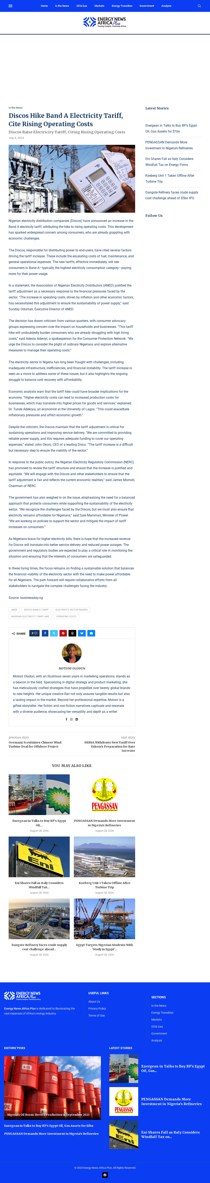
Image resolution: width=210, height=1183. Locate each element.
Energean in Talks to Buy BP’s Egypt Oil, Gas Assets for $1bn (48, 1126)
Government (147, 5)
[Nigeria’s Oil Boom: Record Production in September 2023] (52, 1088)
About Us (94, 1001)
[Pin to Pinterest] (63, 633)
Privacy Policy (97, 1008)
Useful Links (98, 993)
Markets (99, 5)
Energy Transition (122, 5)
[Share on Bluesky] (82, 633)
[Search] (199, 6)
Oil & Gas (81, 5)
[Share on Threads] (72, 633)
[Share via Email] (91, 633)
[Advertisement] (105, 65)
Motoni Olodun (72, 668)
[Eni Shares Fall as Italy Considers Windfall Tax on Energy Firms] (39, 857)
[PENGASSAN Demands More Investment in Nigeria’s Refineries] (104, 794)
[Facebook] (105, 1175)
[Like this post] (35, 633)
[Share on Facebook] (45, 633)
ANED (14, 609)
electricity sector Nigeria (72, 609)
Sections (158, 997)
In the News (62, 5)
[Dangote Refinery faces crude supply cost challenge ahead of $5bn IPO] (39, 918)
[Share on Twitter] (54, 633)
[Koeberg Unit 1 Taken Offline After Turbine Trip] (104, 857)
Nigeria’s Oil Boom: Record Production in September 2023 (48, 1115)
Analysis (166, 5)
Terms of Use (96, 1015)
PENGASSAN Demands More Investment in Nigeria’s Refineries (51, 1134)
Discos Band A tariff (36, 609)
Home (44, 5)
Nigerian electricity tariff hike (30, 616)
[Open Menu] (10, 6)
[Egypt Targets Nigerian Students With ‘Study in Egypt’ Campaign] (104, 918)
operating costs (66, 616)
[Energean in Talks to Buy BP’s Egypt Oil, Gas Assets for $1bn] (39, 794)
